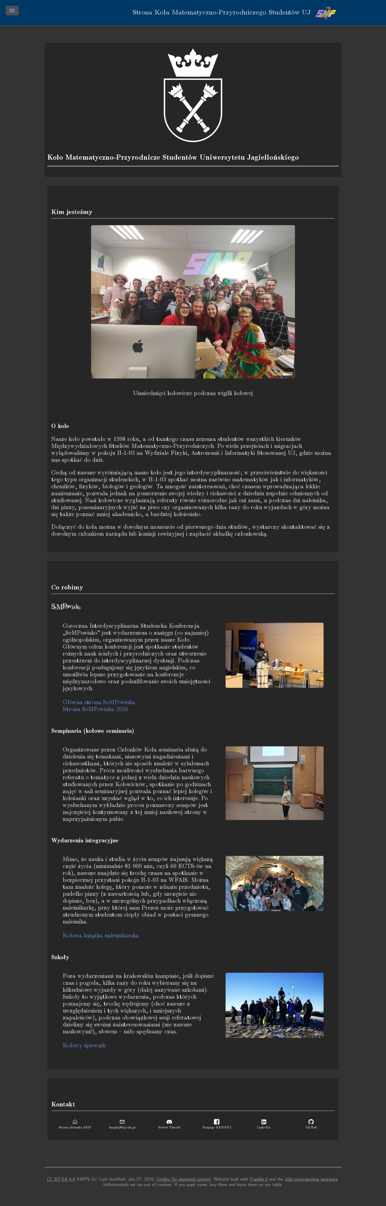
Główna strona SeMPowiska (99, 702)
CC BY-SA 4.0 (61, 1179)
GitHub (311, 1127)
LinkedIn (264, 1127)
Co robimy (67, 587)
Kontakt (63, 1104)
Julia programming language (311, 1179)
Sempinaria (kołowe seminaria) (92, 731)
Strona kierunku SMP (75, 1127)
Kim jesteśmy (72, 212)
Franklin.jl (258, 1179)
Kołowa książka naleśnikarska (101, 936)
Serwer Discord (169, 1127)
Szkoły (60, 957)
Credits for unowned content (184, 1179)
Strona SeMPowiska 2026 (95, 709)
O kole (60, 426)
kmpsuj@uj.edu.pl (122, 1127)
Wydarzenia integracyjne (85, 841)
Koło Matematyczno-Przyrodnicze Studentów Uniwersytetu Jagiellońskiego (173, 157)
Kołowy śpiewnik (84, 1045)
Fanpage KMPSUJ (216, 1127)
